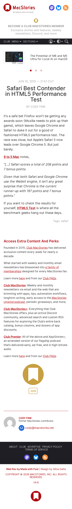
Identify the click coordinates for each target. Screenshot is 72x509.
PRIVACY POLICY (52, 446)
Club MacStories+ (16, 309)
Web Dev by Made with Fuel (22, 468)
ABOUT (13, 446)
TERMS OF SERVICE (36, 449)
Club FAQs (49, 278)
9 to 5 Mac (11, 157)
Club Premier (12, 336)
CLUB (6, 41)
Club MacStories (37, 247)
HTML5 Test (26, 208)
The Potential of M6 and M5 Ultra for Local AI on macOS (48, 57)
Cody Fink (25, 418)
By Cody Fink (35, 106)
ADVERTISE (34, 446)
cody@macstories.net (39, 427)
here (22, 278)
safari (64, 221)
